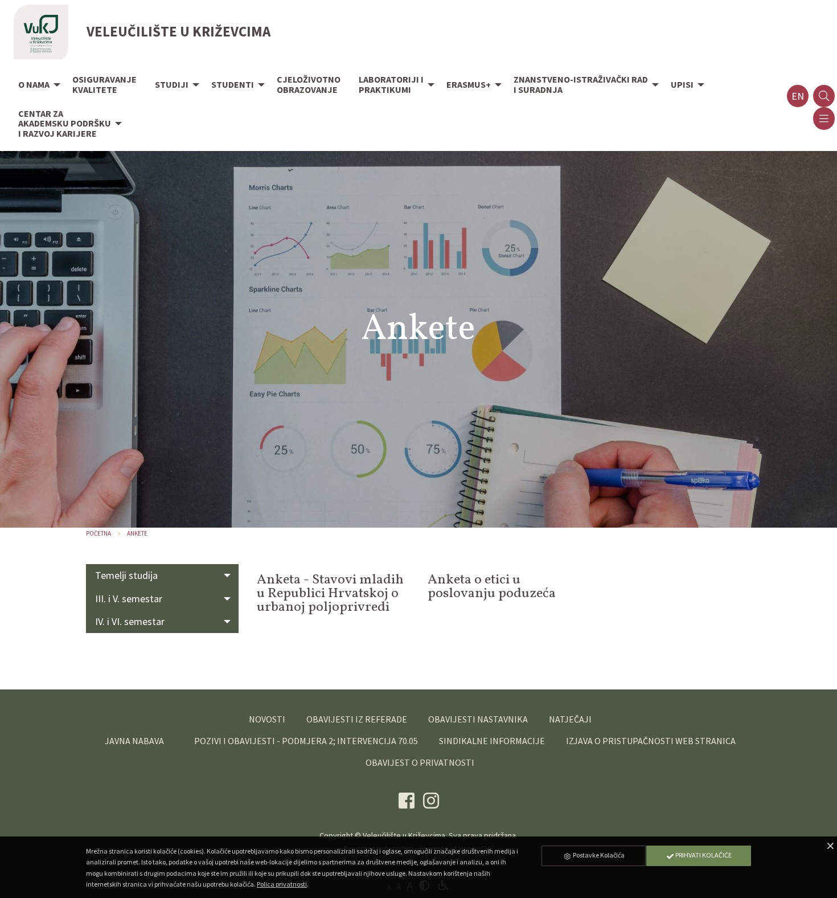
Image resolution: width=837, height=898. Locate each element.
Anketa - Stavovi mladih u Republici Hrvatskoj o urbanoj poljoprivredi (330, 593)
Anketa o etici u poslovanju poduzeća (492, 586)
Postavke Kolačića (598, 855)
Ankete (137, 533)
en (797, 96)
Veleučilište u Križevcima (404, 835)
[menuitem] (36, 85)
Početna (98, 533)
